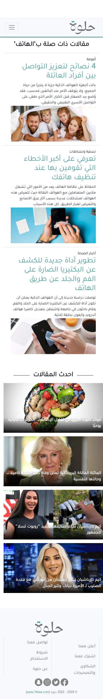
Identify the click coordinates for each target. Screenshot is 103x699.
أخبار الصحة (87, 254)
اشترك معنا (85, 657)
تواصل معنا (37, 643)
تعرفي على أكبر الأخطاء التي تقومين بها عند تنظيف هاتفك (60, 169)
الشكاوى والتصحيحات (84, 670)
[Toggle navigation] (11, 27)
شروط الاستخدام (39, 656)
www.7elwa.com (38, 692)
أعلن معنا (86, 647)
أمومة (91, 60)
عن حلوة (40, 669)
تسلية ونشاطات (82, 152)
